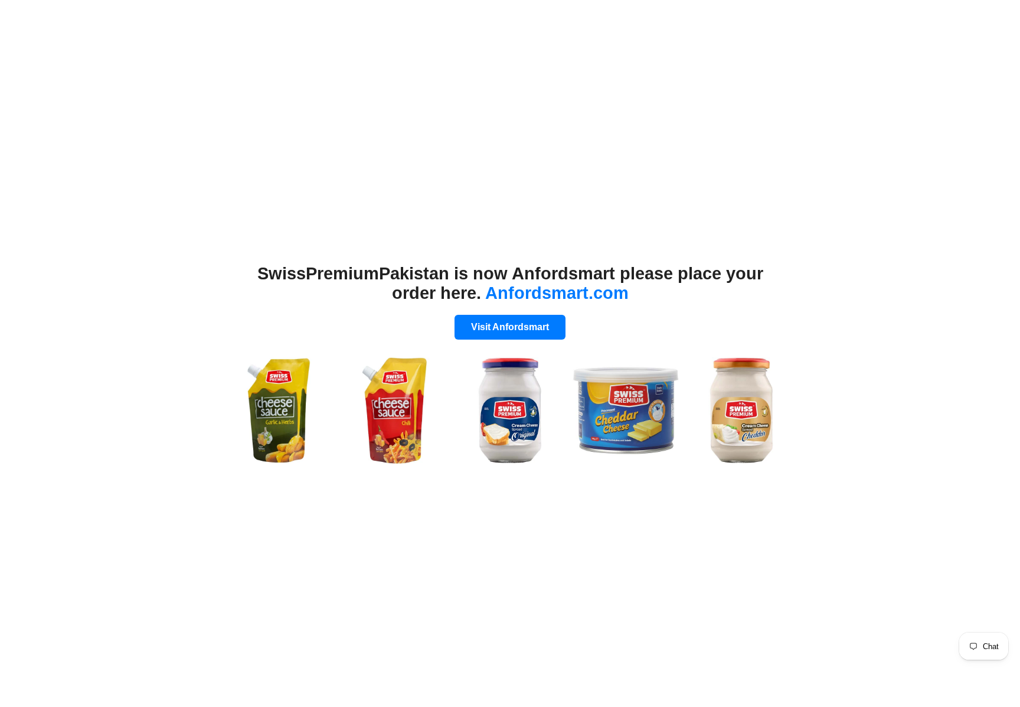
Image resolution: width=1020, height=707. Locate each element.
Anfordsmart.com (557, 293)
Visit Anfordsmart (510, 327)
